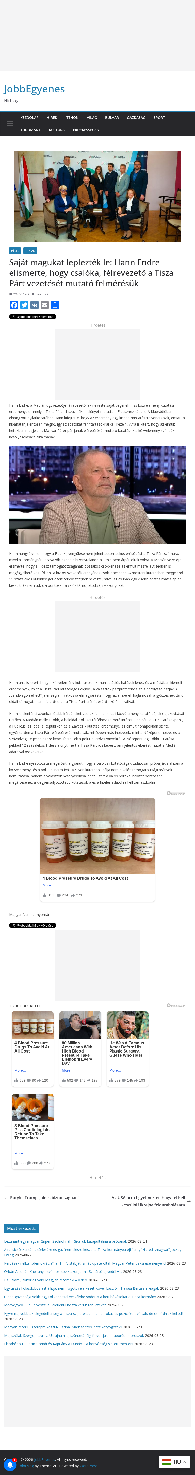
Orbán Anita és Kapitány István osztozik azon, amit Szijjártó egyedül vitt (63, 1271)
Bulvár (112, 117)
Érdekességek (86, 129)
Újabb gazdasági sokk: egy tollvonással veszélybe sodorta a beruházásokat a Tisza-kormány (80, 1296)
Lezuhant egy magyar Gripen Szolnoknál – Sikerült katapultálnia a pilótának (65, 1241)
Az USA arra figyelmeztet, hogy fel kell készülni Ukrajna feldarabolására (148, 1201)
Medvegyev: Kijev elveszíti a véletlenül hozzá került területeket (55, 1305)
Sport (159, 117)
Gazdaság (136, 117)
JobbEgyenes (34, 88)
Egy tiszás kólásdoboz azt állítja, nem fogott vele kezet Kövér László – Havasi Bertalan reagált (81, 1288)
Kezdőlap (29, 117)
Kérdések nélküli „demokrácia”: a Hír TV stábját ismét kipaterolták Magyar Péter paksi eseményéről (85, 1263)
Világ (92, 117)
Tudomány (30, 129)
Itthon (72, 117)
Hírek (52, 117)
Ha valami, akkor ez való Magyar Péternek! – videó (45, 1280)
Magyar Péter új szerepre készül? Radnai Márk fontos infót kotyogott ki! (63, 1327)
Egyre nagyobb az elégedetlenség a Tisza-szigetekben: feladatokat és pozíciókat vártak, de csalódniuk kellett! (93, 1313)
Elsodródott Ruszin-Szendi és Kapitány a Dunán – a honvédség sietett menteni (68, 1343)
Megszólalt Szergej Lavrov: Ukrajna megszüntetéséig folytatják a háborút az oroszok (74, 1335)
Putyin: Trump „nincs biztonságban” (44, 1197)
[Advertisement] (97, 35)
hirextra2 (42, 294)
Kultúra (57, 129)
